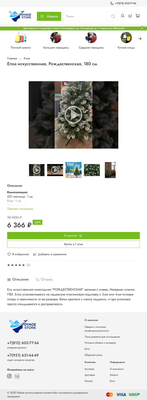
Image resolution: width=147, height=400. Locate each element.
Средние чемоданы (91, 48)
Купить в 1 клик (73, 244)
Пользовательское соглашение (102, 337)
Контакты (89, 369)
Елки (27, 58)
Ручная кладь (126, 48)
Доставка (90, 375)
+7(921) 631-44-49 (23, 355)
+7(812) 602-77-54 (125, 3)
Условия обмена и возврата (100, 342)
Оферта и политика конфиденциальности (97, 329)
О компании (117, 369)
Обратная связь (93, 355)
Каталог (52, 16)
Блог (87, 349)
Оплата (89, 381)
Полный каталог (21, 48)
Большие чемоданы (55, 48)
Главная (12, 58)
